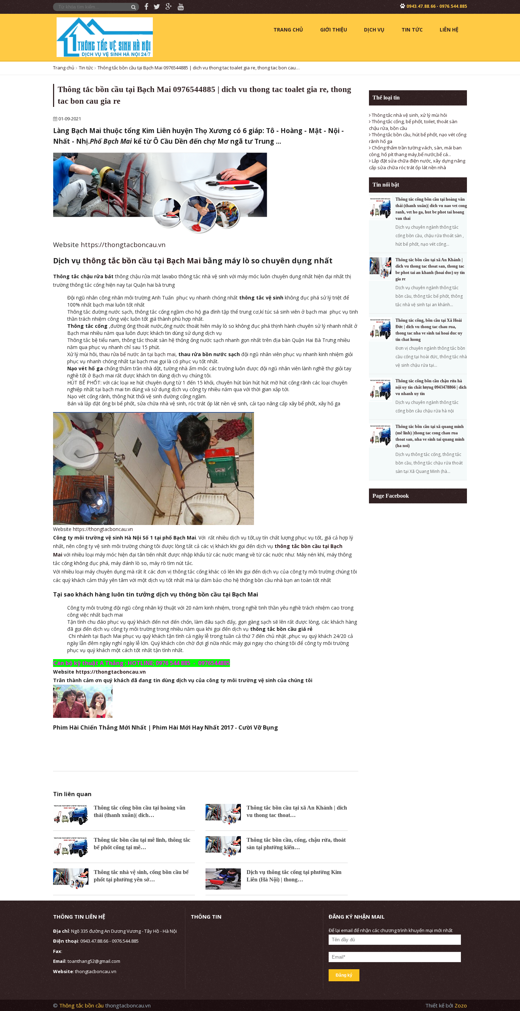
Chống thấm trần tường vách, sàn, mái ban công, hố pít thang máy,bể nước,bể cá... (415, 151)
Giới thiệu (333, 29)
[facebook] (143, 7)
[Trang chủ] (105, 36)
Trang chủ (288, 29)
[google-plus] (166, 7)
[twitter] (154, 7)
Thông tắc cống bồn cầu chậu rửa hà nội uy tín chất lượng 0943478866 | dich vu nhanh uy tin (431, 387)
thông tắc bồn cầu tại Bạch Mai (141, 260)
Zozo (461, 1005)
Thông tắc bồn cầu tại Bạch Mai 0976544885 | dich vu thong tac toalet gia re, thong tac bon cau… (199, 67)
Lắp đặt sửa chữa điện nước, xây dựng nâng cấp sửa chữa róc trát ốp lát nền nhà (417, 164)
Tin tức (412, 29)
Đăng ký (344, 975)
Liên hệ (449, 29)
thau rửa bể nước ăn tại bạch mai (137, 354)
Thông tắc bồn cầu (82, 1005)
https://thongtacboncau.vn (123, 244)
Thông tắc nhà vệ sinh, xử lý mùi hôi (409, 115)
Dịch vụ (374, 29)
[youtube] (178, 7)
